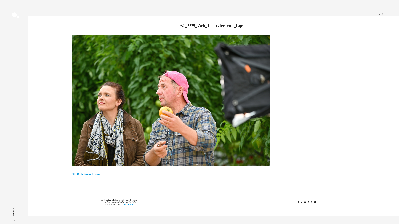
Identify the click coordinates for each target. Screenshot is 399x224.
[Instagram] (308, 202)
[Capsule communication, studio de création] (15, 15)
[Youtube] (315, 202)
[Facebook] (298, 202)
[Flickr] (318, 202)
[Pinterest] (312, 202)
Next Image (96, 174)
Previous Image (86, 174)
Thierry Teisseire (128, 204)
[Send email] (305, 202)
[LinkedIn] (301, 202)
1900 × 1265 (75, 174)
